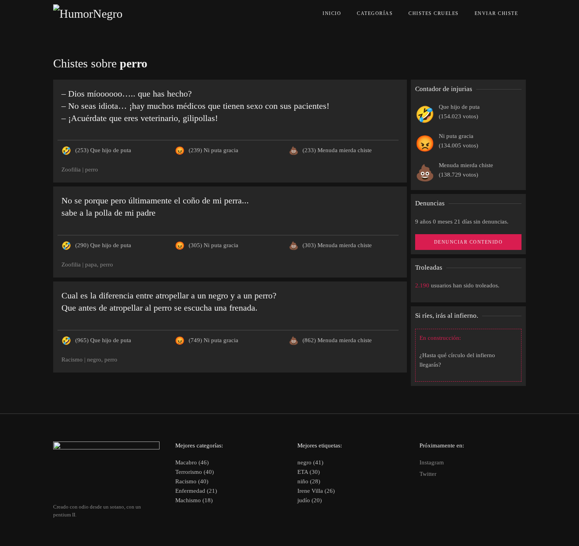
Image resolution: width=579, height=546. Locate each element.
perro (91, 169)
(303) (337, 245)
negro (94, 359)
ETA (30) (308, 472)
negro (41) (310, 462)
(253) (103, 150)
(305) (213, 245)
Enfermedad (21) (196, 491)
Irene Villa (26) (316, 491)
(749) (213, 340)
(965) (103, 340)
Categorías (375, 13)
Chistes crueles (433, 13)
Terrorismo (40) (194, 472)
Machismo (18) (194, 500)
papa (91, 264)
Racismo (72, 359)
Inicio (332, 13)
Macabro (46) (192, 462)
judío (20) (309, 500)
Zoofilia (71, 169)
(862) (337, 340)
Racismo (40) (191, 481)
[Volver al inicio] (105, 14)
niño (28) (308, 481)
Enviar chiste (496, 13)
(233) (337, 150)
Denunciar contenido (468, 242)
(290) (103, 245)
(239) (213, 150)
